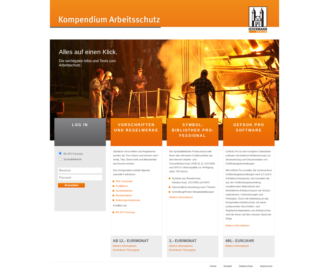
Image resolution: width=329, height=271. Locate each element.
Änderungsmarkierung (128, 200)
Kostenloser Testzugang (126, 250)
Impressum (266, 266)
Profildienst (122, 186)
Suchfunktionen (124, 190)
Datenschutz (246, 266)
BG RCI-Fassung (73, 153)
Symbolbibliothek (73, 159)
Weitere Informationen (125, 246)
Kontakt (228, 266)
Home (213, 266)
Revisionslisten (124, 195)
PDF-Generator (124, 181)
